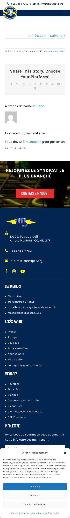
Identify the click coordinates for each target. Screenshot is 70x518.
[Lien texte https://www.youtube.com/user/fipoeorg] (22, 271)
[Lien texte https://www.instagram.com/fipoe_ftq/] (14, 271)
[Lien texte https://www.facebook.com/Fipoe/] (6, 271)
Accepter (35, 486)
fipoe (10, 51)
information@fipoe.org (26, 261)
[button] (65, 452)
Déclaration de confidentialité (44, 513)
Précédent (39, 35)
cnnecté (35, 142)
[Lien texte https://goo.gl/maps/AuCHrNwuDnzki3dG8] (6, 238)
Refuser (35, 495)
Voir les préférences (35, 504)
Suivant (56, 35)
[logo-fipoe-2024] (10, 6)
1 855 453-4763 (21, 250)
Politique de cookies (19, 513)
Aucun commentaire (54, 51)
